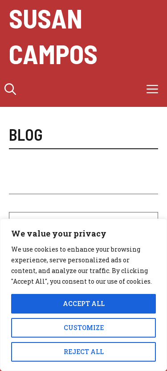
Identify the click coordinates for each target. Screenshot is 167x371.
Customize (84, 327)
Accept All (84, 303)
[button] (10, 89)
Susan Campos (53, 35)
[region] (83, 295)
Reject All (84, 351)
